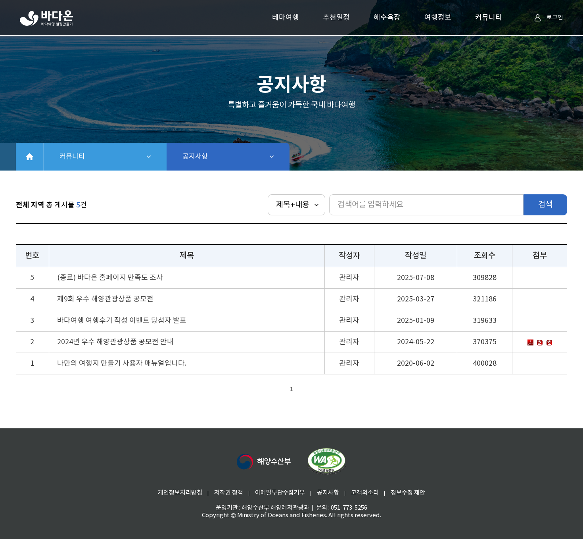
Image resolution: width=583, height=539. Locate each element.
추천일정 (336, 17)
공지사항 (215, 157)
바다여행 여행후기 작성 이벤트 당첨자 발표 (121, 320)
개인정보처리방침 (180, 492)
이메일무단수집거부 (280, 492)
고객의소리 (365, 492)
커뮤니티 (488, 17)
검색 (545, 204)
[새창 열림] (326, 461)
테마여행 (285, 17)
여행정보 (437, 17)
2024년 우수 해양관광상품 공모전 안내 (115, 342)
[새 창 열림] (264, 462)
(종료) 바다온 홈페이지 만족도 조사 (110, 278)
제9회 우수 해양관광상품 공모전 (105, 299)
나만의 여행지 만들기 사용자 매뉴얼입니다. (121, 363)
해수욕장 (387, 17)
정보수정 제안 (408, 492)
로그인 (555, 17)
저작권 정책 (228, 492)
